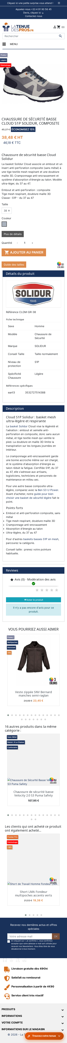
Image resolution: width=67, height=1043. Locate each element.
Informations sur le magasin (23, 1029)
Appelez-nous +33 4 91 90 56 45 (34, 9)
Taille (5, 204)
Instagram (24, 960)
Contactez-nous (33, 16)
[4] (52, 590)
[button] (8, 715)
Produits (8, 1009)
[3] (47, 590)
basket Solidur (18, 426)
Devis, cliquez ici (33, 12)
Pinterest (18, 960)
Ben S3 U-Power (48, 490)
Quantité (7, 242)
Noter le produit (33, 599)
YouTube (11, 960)
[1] (37, 590)
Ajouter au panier (23, 252)
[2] (42, 590)
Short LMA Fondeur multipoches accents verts (33, 893)
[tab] (33, 3)
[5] (57, 590)
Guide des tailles (14, 264)
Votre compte (12, 1022)
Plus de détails (13, 234)
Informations (12, 1015)
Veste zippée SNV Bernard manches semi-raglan (33, 694)
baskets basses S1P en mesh (40, 539)
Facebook (5, 960)
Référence (12, 312)
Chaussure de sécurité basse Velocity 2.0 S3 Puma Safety (33, 793)
